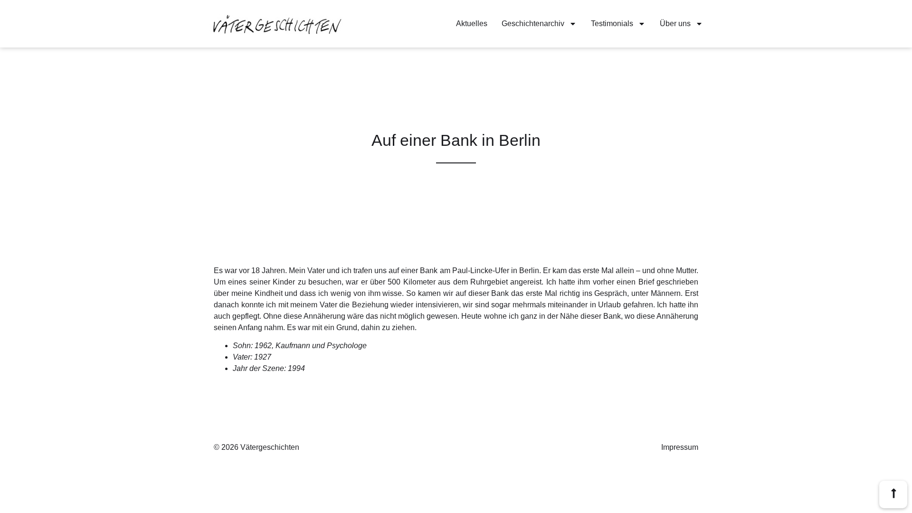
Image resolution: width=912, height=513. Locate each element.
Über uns (675, 23)
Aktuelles (471, 23)
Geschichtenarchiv (533, 23)
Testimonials (612, 23)
